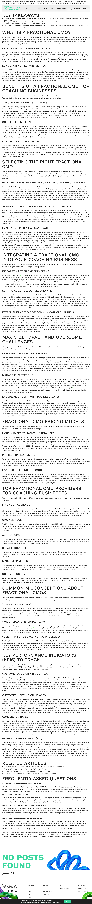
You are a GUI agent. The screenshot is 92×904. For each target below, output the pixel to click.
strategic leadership (8, 617)
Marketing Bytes (63, 8)
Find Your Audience (35, 176)
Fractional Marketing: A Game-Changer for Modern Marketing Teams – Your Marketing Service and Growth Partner (33, 766)
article (53, 59)
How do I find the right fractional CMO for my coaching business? (24, 805)
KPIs (13, 80)
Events (52, 8)
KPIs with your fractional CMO (19, 366)
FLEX (29, 891)
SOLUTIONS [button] (29, 8)
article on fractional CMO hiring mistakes (27, 331)
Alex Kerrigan (63, 439)
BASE (29, 888)
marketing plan (18, 465)
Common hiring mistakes (56, 234)
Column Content (7, 578)
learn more (45, 511)
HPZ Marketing (28, 442)
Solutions (31, 885)
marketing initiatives (46, 632)
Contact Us (81, 885)
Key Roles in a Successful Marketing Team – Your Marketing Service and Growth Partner (26, 771)
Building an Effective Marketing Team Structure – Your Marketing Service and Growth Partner (28, 768)
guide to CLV (76, 712)
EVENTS (62, 885)
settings (59, 902)
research (17, 450)
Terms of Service (83, 891)
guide (67, 61)
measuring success (10, 197)
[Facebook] (8, 891)
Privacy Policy (82, 888)
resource (21, 76)
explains (59, 461)
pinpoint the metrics (34, 243)
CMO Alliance (9, 524)
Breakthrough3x (7, 552)
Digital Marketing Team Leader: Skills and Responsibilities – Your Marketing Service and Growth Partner (30, 773)
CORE (30, 894)
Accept (67, 901)
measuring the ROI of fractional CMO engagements (19, 416)
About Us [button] (41, 8)
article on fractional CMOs (72, 284)
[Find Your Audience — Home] (12, 8)
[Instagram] (12, 891)
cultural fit (77, 215)
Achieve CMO (6, 539)
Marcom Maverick (8, 565)
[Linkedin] (16, 891)
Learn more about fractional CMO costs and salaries (28, 137)
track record (11, 189)
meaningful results (49, 647)
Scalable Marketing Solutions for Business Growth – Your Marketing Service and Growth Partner (28, 770)
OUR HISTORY (46, 894)
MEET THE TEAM (47, 891)
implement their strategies (51, 390)
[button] (8, 873)
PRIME (30, 897)
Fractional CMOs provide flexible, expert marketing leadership (20, 18)
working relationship (60, 221)
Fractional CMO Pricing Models (43, 421)
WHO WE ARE (46, 888)
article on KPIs (27, 308)
